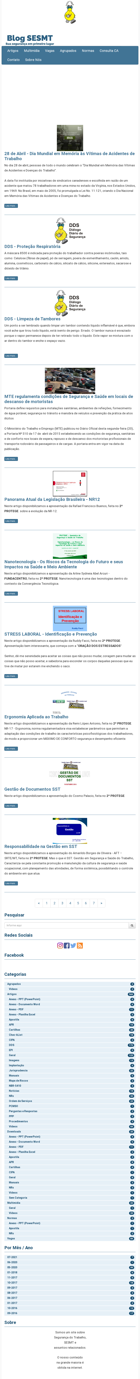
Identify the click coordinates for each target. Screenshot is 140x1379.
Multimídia (32, 51)
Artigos (12, 51)
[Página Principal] (70, 12)
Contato (13, 60)
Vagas (50, 51)
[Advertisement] (70, 93)
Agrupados (68, 51)
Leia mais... (11, 206)
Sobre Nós (33, 60)
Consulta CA (109, 51)
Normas (88, 51)
